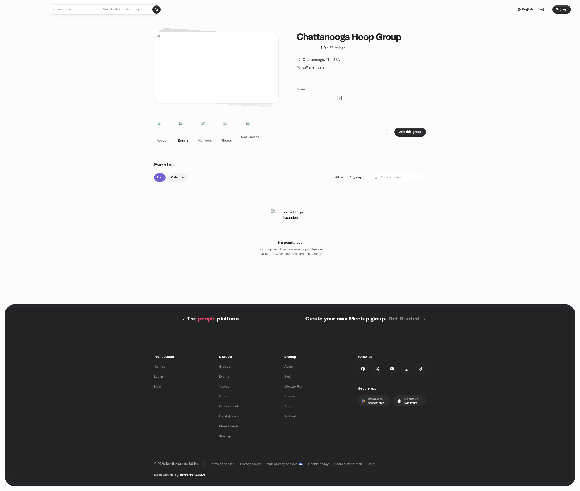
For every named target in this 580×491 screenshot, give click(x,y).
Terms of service (222, 464)
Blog (287, 376)
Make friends (229, 426)
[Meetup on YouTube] (392, 369)
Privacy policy (250, 464)
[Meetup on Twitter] (377, 369)
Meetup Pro (293, 386)
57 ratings (337, 48)
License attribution (348, 464)
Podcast (290, 416)
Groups (224, 366)
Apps (288, 406)
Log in (158, 376)
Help (157, 386)
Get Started (404, 319)
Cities (223, 396)
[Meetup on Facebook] (363, 369)
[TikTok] (421, 369)
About (288, 366)
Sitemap (225, 436)
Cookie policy (318, 464)
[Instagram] (406, 369)
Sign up (159, 366)
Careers (290, 396)
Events (224, 376)
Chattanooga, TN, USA (321, 60)
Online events (229, 406)
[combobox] (126, 9)
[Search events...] (156, 9)
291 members (313, 67)
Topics (224, 386)
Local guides (228, 416)
